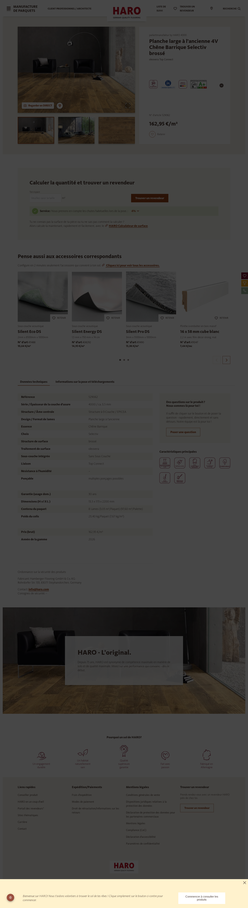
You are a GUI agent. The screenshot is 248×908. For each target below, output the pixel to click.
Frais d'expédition (82, 795)
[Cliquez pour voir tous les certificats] (221, 85)
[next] (226, 360)
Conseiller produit (28, 795)
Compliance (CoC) (136, 830)
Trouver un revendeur (149, 198)
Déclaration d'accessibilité (141, 836)
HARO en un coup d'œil (31, 801)
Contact (22, 828)
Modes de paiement (83, 801)
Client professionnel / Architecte (69, 8)
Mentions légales (135, 823)
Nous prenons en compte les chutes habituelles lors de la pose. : (90, 211)
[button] (244, 275)
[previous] (217, 360)
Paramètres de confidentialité (143, 843)
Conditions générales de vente (143, 795)
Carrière (22, 822)
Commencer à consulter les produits (201, 898)
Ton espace (35, 192)
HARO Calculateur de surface (128, 226)
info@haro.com (39, 589)
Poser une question (183, 432)
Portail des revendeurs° (31, 808)
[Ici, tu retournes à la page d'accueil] (124, 866)
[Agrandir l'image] (128, 105)
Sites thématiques (28, 815)
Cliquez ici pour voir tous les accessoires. (133, 265)
